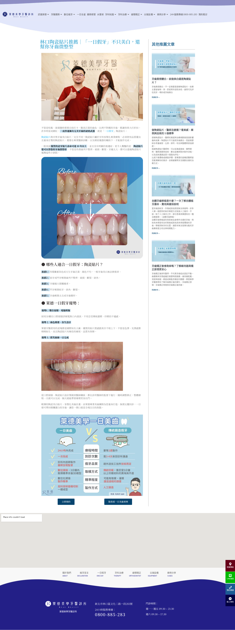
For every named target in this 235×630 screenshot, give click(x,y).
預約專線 (230, 590)
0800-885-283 (110, 614)
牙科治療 (119, 573)
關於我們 (66, 573)
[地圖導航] (230, 564)
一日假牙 (109, 131)
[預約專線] (230, 587)
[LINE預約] (230, 575)
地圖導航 (230, 567)
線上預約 (230, 602)
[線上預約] (230, 598)
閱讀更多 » (156, 97)
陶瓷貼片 (46, 137)
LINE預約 (230, 579)
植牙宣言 (84, 573)
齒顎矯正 (136, 573)
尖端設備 (154, 573)
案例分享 (171, 573)
